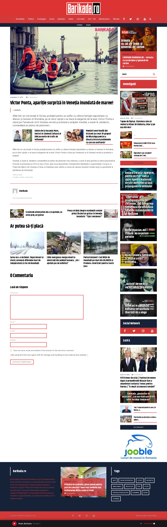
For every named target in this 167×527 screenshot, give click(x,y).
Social (51, 19)
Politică (31, 19)
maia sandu (117, 486)
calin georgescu (126, 480)
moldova (129, 486)
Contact (79, 25)
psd (138, 486)
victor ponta (29, 177)
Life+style (80, 19)
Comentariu (14, 293)
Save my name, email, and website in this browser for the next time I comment (43, 350)
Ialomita (149, 480)
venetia (21, 177)
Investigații (41, 19)
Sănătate (61, 19)
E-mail (12, 331)
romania (135, 492)
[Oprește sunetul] (141, 523)
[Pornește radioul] (14, 523)
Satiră (71, 19)
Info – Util (91, 19)
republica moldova (120, 492)
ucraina (116, 499)
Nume (12, 322)
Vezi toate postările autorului (22, 198)
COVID (140, 480)
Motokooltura (104, 19)
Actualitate (20, 19)
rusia (145, 492)
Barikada (18, 110)
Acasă (88, 25)
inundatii (15, 177)
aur (114, 480)
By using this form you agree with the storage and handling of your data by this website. (50, 355)
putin (147, 486)
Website (13, 340)
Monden (116, 19)
